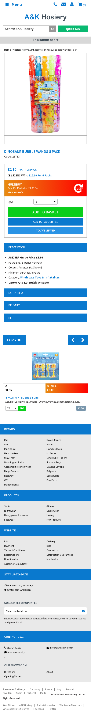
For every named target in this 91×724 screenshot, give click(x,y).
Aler (6, 444)
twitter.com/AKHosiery (19, 589)
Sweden (7, 692)
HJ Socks (51, 453)
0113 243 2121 (13, 647)
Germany (35, 689)
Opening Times (12, 676)
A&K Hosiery (25, 705)
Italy (59, 689)
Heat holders (11, 453)
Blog (49, 545)
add (22, 408)
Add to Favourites (45, 222)
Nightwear (10, 510)
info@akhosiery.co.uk (61, 647)
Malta (43, 692)
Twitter (52, 708)
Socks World (53, 475)
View (81, 408)
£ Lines (50, 506)
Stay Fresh (9, 457)
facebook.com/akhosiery (19, 585)
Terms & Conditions (14, 550)
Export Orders (11, 554)
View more (14, 192)
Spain (19, 692)
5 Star (50, 444)
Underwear (53, 510)
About (50, 671)
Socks (7, 506)
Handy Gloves (54, 448)
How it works (11, 559)
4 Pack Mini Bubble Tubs (22, 397)
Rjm (6, 439)
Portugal (31, 692)
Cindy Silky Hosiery (57, 457)
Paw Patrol (52, 480)
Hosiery (51, 515)
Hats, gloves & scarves (16, 515)
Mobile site (52, 559)
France (48, 689)
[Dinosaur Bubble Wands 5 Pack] (45, 94)
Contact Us (52, 550)
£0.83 (52, 388)
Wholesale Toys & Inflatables (27, 49)
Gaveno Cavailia (56, 466)
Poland (70, 689)
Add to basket (45, 212)
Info (6, 541)
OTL (6, 480)
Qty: (10, 202)
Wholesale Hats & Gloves (16, 708)
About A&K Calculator (15, 563)
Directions (9, 671)
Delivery (51, 541)
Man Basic (9, 448)
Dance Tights (11, 484)
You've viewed (45, 230)
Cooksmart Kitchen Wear (17, 466)
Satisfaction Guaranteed (60, 554)
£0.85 (8, 388)
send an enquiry (16, 652)
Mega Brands (11, 471)
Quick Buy (73, 29)
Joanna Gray (54, 462)
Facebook (38, 708)
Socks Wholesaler (46, 705)
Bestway (9, 475)
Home (7, 49)
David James (54, 439)
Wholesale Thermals (70, 705)
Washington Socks (14, 462)
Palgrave (51, 471)
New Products (54, 519)
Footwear (9, 519)
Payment (9, 545)
